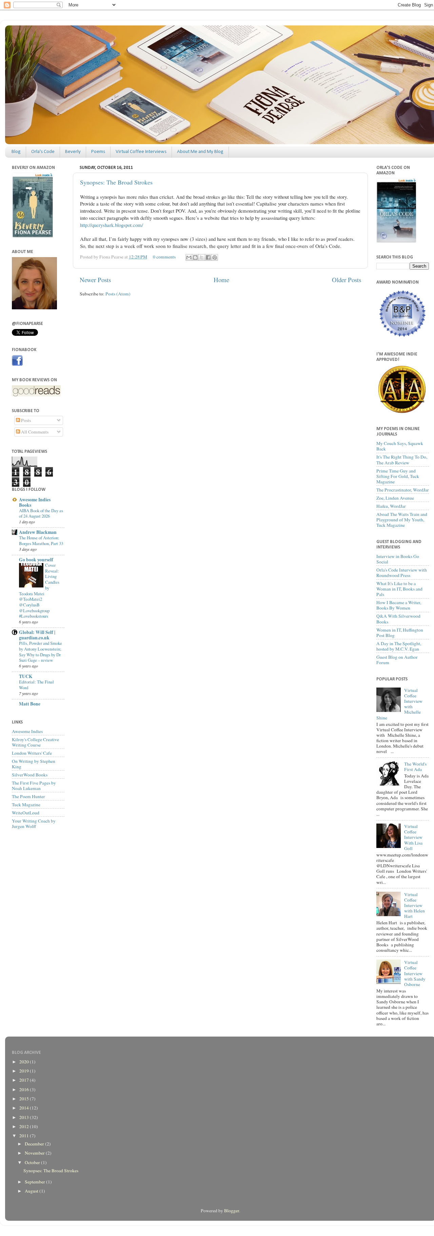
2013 (24, 1117)
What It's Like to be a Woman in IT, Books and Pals (399, 588)
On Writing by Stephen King (33, 764)
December (35, 1144)
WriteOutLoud (25, 813)
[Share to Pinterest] (214, 257)
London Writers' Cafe (32, 753)
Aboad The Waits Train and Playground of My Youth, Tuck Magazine (401, 519)
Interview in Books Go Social (397, 559)
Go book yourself (36, 559)
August (32, 1191)
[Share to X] (201, 257)
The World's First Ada (415, 766)
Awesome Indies (27, 731)
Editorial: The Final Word (36, 685)
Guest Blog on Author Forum (397, 659)
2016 (24, 1089)
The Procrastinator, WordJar (402, 490)
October (33, 1162)
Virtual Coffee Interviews (141, 151)
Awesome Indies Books (35, 502)
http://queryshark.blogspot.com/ (111, 224)
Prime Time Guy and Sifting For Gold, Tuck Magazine (397, 476)
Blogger (231, 1211)
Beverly (73, 151)
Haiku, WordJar (391, 506)
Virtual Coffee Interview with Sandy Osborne (415, 973)
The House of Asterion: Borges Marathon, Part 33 (41, 540)
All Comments (34, 432)
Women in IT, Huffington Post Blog (399, 632)
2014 (24, 1108)
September (35, 1182)
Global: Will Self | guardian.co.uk (37, 635)
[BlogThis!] (195, 257)
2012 (24, 1126)
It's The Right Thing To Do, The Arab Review (401, 459)
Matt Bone (29, 703)
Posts (25, 420)
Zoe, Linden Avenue (395, 498)
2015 (24, 1099)
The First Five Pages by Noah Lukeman (34, 785)
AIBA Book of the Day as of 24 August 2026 (41, 513)
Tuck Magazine (26, 805)
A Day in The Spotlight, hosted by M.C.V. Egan (398, 646)
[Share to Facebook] (208, 257)
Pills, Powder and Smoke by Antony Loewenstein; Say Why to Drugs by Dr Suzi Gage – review (40, 651)
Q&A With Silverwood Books (398, 618)
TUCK (26, 676)
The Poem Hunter (28, 796)
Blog (16, 151)
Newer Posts (95, 279)
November (35, 1153)
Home (221, 279)
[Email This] (188, 257)
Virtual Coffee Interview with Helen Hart (414, 905)
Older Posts (346, 279)
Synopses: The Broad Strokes (116, 182)
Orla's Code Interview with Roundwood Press (401, 572)
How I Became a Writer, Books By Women (398, 605)
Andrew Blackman (38, 532)
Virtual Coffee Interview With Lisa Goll (413, 837)
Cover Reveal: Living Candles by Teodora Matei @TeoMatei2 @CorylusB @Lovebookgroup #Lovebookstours (39, 590)
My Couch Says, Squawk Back (399, 446)
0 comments (164, 257)
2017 (24, 1080)
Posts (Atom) (118, 294)
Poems (98, 151)
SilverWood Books (29, 775)
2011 (24, 1136)
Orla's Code (43, 151)
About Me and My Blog (200, 151)
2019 (24, 1071)
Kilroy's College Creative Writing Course (35, 742)
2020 (24, 1062)
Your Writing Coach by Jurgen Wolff (34, 823)
